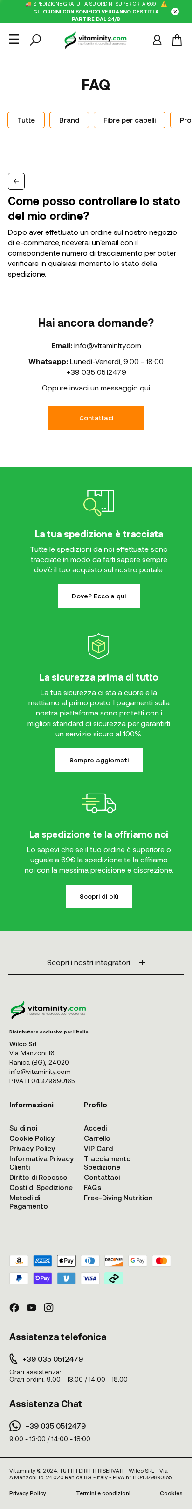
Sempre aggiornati (99, 760)
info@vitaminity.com (107, 345)
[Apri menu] (14, 39)
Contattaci (96, 418)
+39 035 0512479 (96, 371)
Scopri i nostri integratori (88, 962)
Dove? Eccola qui (99, 596)
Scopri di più (99, 896)
